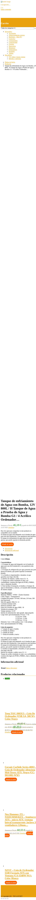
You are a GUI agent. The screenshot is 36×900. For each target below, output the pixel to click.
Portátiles (12, 51)
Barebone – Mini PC (15, 37)
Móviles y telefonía (15, 59)
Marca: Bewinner (11, 668)
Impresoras (12, 46)
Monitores (12, 48)
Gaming (11, 44)
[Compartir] (3, 898)
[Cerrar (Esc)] (1, 898)
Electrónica (8, 55)
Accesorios (12, 33)
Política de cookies (7, 893)
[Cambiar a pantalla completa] (5, 898)
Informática (8, 31)
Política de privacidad (7, 889)
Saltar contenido (6, 9)
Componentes (13, 41)
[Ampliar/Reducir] (7, 898)
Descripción (8, 548)
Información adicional (12, 550)
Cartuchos (12, 39)
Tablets (11, 53)
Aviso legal (4, 886)
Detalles (11, 527)
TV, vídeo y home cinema (17, 57)
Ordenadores (13, 50)
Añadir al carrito (7, 544)
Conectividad (13, 42)
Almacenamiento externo (17, 35)
